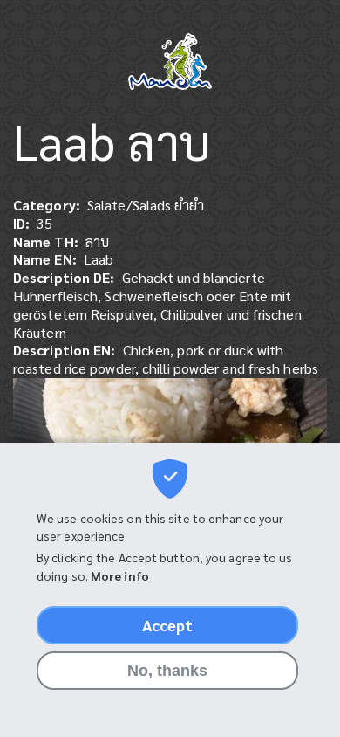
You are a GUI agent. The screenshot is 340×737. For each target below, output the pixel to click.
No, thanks (167, 670)
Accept (168, 625)
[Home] (170, 63)
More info (120, 575)
